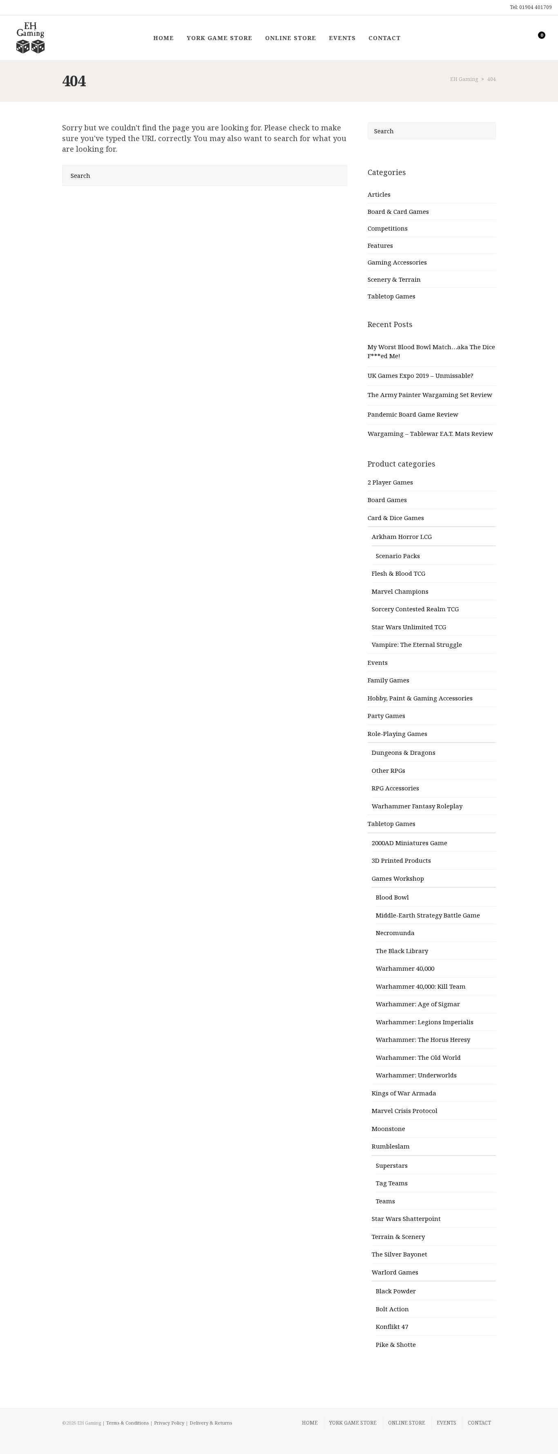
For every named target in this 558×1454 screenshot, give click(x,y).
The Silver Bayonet (399, 1254)
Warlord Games (395, 1272)
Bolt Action (392, 1309)
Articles (379, 194)
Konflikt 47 (392, 1326)
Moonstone (388, 1128)
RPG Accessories (395, 788)
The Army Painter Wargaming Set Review (430, 394)
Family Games (388, 680)
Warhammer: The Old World (418, 1057)
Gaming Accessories (397, 262)
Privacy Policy (169, 1423)
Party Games (386, 715)
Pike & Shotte (396, 1344)
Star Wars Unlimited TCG (409, 627)
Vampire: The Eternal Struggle (417, 644)
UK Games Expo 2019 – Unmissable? (420, 375)
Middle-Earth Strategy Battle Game (428, 915)
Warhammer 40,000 (405, 968)
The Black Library (402, 951)
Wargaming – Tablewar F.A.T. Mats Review (430, 433)
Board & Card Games (398, 211)
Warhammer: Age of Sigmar (418, 1004)
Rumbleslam (391, 1146)
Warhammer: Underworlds (416, 1075)
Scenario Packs (398, 556)
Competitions (388, 228)
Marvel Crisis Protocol (404, 1110)
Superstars (392, 1165)
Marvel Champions (400, 591)
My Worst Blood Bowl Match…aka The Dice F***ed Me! (431, 351)
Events (378, 662)
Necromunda (395, 933)
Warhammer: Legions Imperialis (424, 1022)
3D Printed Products (401, 860)
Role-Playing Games (397, 733)
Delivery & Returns (211, 1423)
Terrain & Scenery (398, 1236)
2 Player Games (390, 482)
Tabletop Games (391, 296)
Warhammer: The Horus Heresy (423, 1039)
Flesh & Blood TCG (398, 573)
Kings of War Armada (404, 1093)
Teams (385, 1201)
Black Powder (396, 1291)
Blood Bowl (392, 897)
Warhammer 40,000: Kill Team (421, 986)
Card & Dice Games (396, 518)
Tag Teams (392, 1183)
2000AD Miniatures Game (409, 843)
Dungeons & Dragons (403, 752)
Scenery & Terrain (394, 279)
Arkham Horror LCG (402, 536)
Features (380, 245)
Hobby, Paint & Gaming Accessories (420, 698)
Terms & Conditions (127, 1423)
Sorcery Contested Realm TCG (415, 609)
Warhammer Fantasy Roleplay (417, 806)
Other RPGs (388, 770)
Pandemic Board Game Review (413, 414)
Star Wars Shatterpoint (406, 1218)
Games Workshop (398, 878)
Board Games (387, 500)
